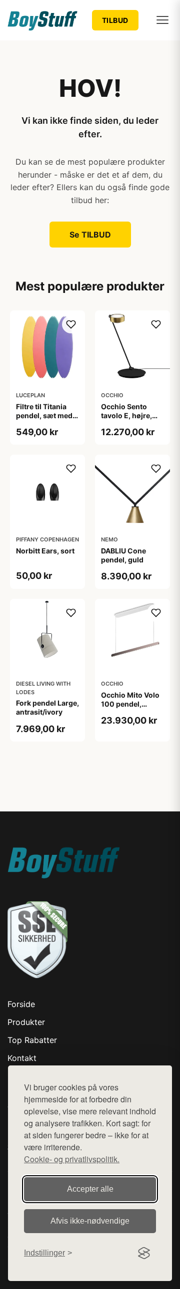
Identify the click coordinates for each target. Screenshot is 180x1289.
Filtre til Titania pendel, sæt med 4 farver (47, 415)
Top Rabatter (32, 1040)
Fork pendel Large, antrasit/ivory (47, 707)
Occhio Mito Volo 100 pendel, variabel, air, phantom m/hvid (130, 709)
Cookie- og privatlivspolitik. (72, 1159)
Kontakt (22, 1058)
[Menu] (162, 20)
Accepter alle (90, 1189)
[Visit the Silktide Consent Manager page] (144, 1253)
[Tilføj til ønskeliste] (71, 324)
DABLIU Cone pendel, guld (123, 555)
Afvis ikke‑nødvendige (90, 1221)
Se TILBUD (90, 235)
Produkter (26, 1022)
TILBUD (115, 20)
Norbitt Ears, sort (45, 550)
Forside (21, 1004)
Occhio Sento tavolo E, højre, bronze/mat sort (128, 415)
